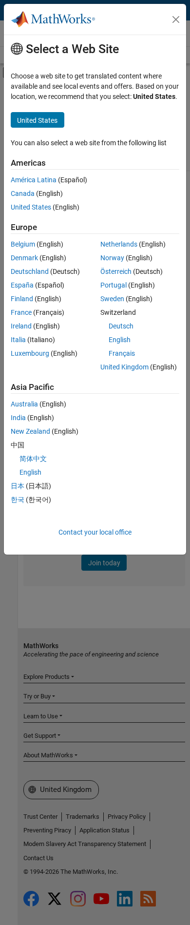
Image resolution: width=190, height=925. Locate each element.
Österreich (116, 271)
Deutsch (121, 326)
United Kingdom (124, 367)
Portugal (113, 285)
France (21, 312)
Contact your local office (95, 532)
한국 (17, 499)
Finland (22, 299)
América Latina (34, 180)
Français (122, 353)
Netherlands (118, 244)
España (22, 285)
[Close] (176, 19)
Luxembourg (30, 353)
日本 (17, 486)
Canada (23, 193)
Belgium (23, 244)
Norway (112, 258)
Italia (18, 340)
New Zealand (30, 431)
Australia (24, 404)
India (18, 418)
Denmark (24, 258)
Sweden (112, 299)
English (120, 340)
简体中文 (33, 458)
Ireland (21, 326)
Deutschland (30, 271)
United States (31, 207)
